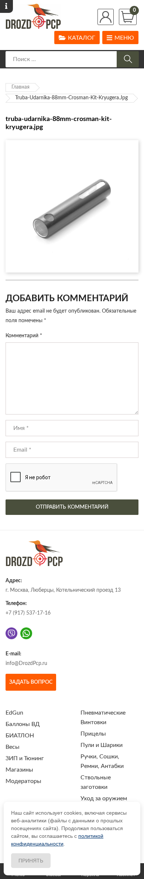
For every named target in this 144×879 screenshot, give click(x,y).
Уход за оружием (103, 798)
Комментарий (24, 335)
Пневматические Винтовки (103, 717)
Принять (30, 861)
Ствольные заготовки (95, 782)
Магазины (19, 770)
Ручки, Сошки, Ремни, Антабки (102, 761)
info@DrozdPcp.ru (26, 663)
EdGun (14, 713)
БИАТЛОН (20, 736)
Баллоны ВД (23, 724)
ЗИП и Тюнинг (25, 758)
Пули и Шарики (101, 745)
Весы (13, 747)
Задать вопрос (30, 682)
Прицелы (93, 734)
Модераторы (23, 781)
